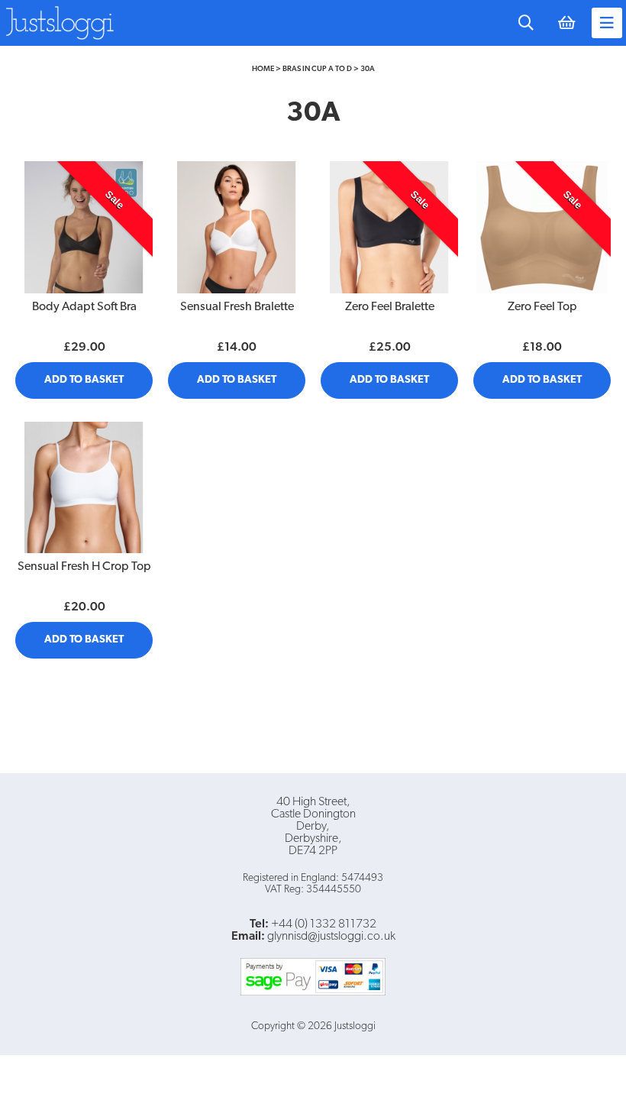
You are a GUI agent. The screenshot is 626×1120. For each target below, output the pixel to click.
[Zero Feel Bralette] (389, 227)
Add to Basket (84, 380)
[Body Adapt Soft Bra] (84, 227)
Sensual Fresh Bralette (237, 307)
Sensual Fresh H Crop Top (84, 567)
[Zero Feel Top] (542, 227)
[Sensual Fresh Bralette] (236, 227)
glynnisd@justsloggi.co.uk (331, 937)
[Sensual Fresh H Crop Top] (84, 488)
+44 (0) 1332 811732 (323, 924)
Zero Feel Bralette (389, 307)
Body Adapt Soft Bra (84, 307)
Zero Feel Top (542, 307)
